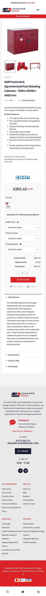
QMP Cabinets (12, 159)
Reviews (26, 496)
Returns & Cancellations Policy (11, 509)
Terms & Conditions (9, 504)
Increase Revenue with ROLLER (11, 552)
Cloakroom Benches (31, 538)
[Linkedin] (25, 470)
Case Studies (28, 500)
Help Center (6, 489)
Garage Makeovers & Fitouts (10, 544)
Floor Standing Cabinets (20, 157)
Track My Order (8, 496)
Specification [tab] (14, 355)
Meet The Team (29, 504)
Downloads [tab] (13, 366)
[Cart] (38, 592)
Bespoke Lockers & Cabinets (9, 537)
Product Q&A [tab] (13, 360)
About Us (26, 489)
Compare (33, 286)
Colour (9, 198)
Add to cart (24, 280)
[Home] (23, 592)
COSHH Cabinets (30, 542)
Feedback (23, 420)
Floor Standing (29, 159)
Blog (24, 492)
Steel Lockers (28, 524)
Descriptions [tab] (13, 297)
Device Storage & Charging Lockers (33, 533)
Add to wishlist (18, 286)
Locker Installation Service (12, 531)
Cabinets (21, 159)
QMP (11, 100)
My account (6, 492)
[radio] (7, 203)
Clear (8, 206)
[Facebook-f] (20, 470)
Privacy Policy (7, 500)
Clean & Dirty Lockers (31, 527)
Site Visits (6, 527)
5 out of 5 (30, 3)
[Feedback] (12, 422)
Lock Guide (6, 524)
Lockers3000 (29, 568)
